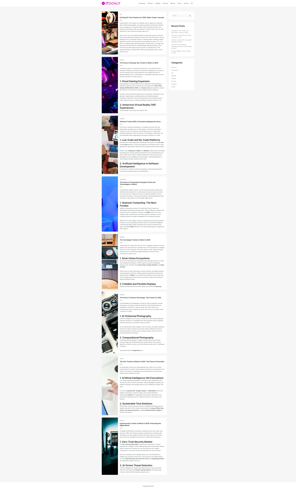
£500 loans (159, 41)
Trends (179, 3)
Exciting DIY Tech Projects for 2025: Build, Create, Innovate (142, 17)
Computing (142, 3)
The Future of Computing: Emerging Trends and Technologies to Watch (181, 46)
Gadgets (157, 3)
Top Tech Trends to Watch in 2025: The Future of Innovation (142, 361)
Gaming (172, 3)
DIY (192, 3)
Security (186, 3)
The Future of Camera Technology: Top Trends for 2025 (140, 298)
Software (150, 3)
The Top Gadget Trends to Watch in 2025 (135, 240)
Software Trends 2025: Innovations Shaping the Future (140, 121)
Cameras (165, 3)
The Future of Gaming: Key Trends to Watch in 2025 (139, 63)
